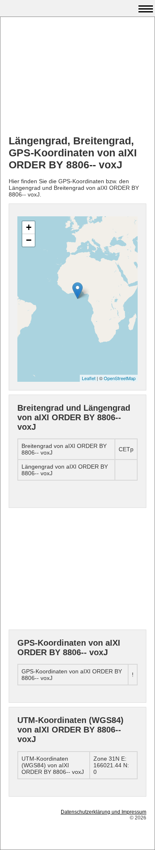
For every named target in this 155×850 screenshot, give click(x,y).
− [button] (28, 240)
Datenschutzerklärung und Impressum (103, 812)
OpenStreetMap (120, 378)
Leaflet (88, 378)
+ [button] (28, 227)
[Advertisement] (77, 77)
